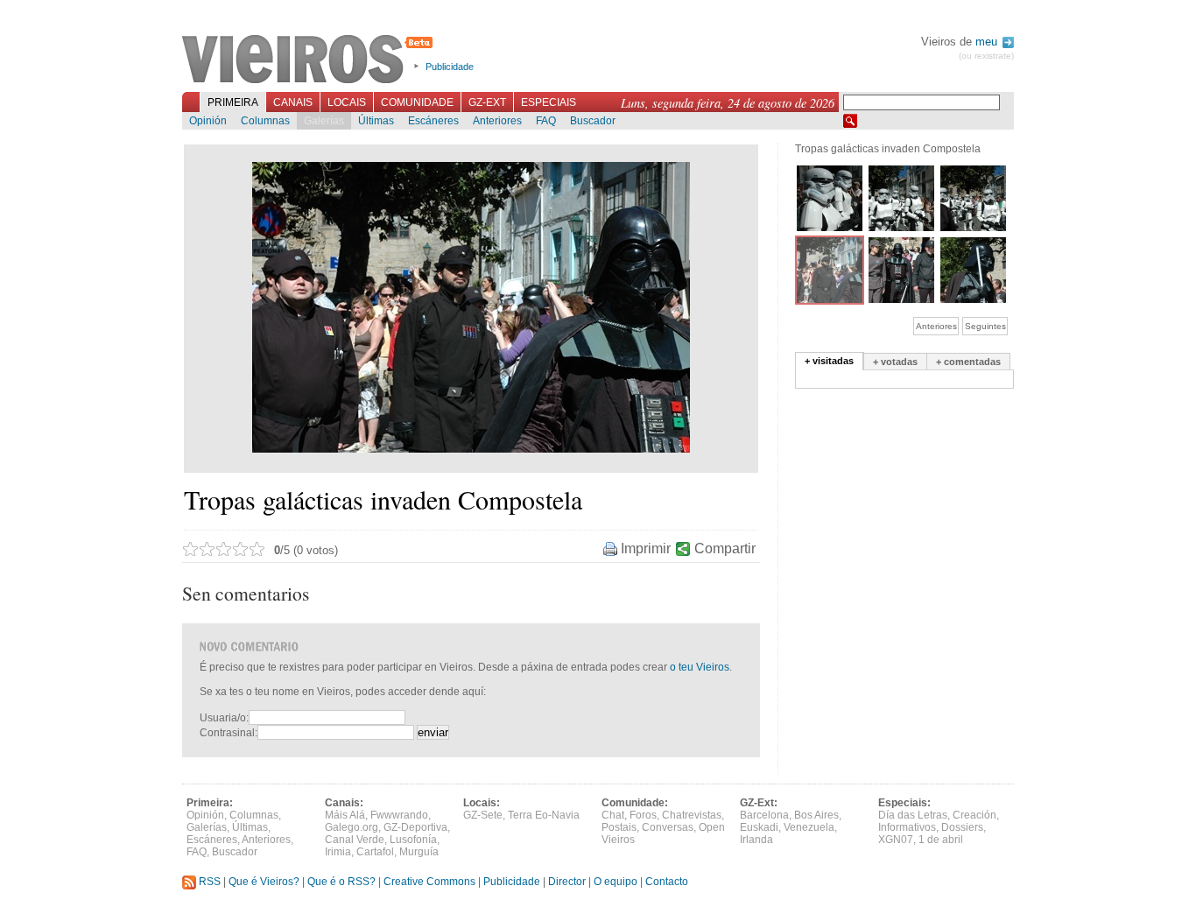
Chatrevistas (691, 815)
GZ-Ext (487, 102)
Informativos (907, 827)
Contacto (666, 881)
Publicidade (450, 66)
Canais (293, 102)
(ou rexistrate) (986, 55)
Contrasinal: (228, 733)
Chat (613, 815)
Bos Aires (816, 815)
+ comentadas (968, 361)
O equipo (615, 881)
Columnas (265, 121)
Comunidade (417, 102)
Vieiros (310, 60)
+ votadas (895, 361)
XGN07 (895, 839)
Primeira (233, 102)
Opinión (208, 121)
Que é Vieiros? (264, 881)
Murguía (419, 852)
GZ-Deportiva (415, 827)
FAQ (546, 121)
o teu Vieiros (699, 667)
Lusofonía (413, 839)
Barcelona (764, 815)
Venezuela (809, 827)
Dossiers (962, 827)
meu (988, 41)
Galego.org (351, 827)
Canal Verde (354, 839)
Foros (643, 815)
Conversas (667, 827)
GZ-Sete (483, 815)
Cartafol (375, 852)
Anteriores (497, 121)
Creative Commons (429, 881)
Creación (974, 815)
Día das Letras (912, 815)
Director (567, 881)
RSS (208, 881)
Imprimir (646, 548)
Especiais (548, 102)
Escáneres (433, 121)
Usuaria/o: (224, 718)
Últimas (376, 121)
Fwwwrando (399, 815)
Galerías (324, 121)
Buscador (593, 121)
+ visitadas (829, 360)
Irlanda (756, 839)
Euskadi (759, 827)
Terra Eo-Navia (544, 815)
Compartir (725, 548)
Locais (346, 102)
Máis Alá (345, 815)
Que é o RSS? (341, 881)
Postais (619, 827)
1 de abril (940, 839)
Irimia (338, 852)
